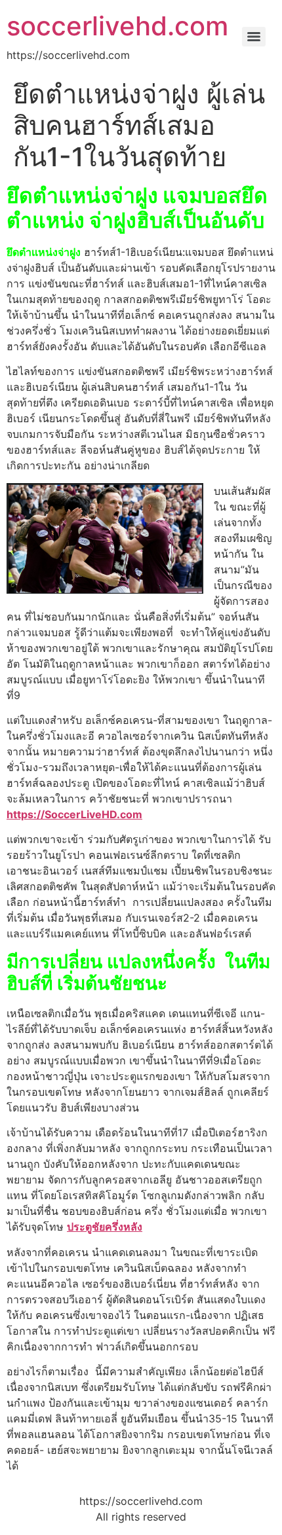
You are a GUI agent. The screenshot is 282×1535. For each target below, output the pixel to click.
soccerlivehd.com (117, 26)
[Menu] (254, 36)
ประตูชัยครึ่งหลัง (104, 1226)
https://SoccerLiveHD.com (74, 814)
